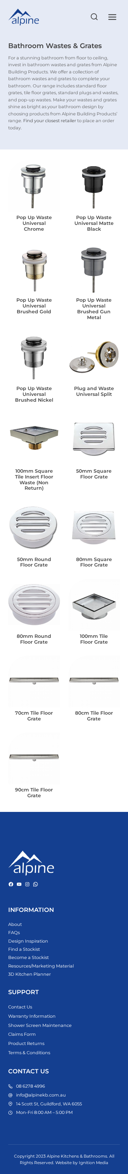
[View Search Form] (94, 17)
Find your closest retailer (49, 120)
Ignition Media (93, 1162)
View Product (35, 224)
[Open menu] (112, 17)
